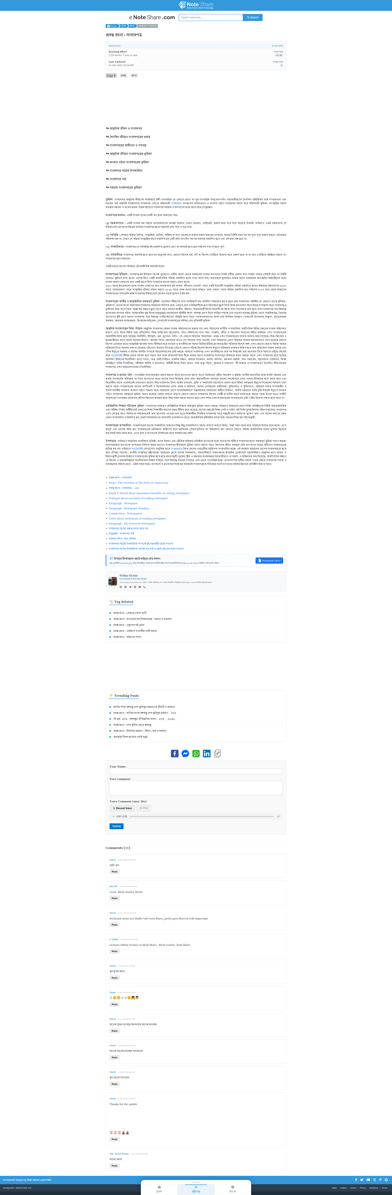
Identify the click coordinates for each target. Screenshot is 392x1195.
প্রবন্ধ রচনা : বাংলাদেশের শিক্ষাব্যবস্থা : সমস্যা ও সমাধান (140, 619)
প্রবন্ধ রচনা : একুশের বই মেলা (126, 625)
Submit (116, 826)
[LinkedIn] (135, 587)
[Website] (121, 587)
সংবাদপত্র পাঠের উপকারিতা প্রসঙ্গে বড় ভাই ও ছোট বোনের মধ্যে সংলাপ (146, 549)
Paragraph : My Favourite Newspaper (132, 523)
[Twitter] (130, 587)
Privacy (363, 1188)
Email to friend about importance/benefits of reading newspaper (149, 493)
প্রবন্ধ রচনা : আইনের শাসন (125, 637)
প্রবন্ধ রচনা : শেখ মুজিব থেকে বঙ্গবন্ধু (130, 725)
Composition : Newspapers (125, 513)
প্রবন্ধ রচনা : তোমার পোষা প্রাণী (127, 613)
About (334, 1188)
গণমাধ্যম (176, 203)
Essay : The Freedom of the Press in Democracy (138, 483)
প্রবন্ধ (123, 25)
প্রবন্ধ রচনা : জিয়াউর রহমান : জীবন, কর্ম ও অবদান (138, 731)
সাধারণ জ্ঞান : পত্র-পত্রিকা (122, 539)
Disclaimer (373, 1188)
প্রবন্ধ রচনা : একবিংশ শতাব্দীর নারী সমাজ (133, 631)
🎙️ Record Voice (122, 808)
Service (353, 1188)
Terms (384, 1188)
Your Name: (117, 766)
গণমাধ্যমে (176, 449)
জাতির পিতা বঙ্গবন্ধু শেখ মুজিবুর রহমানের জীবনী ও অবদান (142, 707)
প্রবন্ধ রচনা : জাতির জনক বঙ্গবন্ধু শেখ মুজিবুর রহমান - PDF (142, 713)
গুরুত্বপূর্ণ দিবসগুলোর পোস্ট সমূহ (128, 737)
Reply (115, 871)
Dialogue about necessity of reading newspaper (138, 498)
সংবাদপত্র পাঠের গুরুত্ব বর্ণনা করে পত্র (128, 528)
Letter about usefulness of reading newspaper (137, 518)
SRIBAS (19, 1188)
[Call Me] (144, 587)
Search (254, 17)
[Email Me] (140, 587)
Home (113, 25)
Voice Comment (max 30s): (128, 801)
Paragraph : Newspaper (123, 503)
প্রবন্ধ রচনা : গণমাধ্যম (120, 478)
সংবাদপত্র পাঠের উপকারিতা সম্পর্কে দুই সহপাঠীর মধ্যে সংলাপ (141, 544)
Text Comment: (120, 779)
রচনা (132, 25)
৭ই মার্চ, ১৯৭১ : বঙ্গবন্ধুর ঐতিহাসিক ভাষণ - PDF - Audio (142, 719)
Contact (343, 1188)
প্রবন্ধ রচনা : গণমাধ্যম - (124, 488)
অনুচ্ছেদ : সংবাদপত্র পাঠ (121, 534)
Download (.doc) (271, 560)
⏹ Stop (144, 808)
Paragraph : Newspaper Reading (129, 508)
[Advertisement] (196, 100)
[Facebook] (125, 587)
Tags (110, 75)
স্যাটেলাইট (117, 355)
